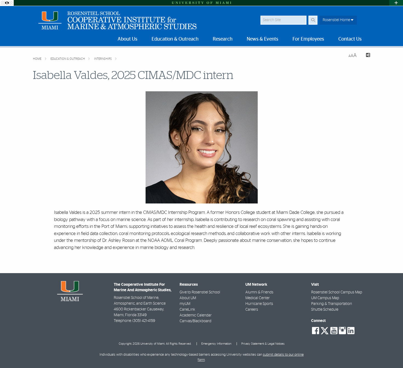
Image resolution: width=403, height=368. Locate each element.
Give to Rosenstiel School (200, 292)
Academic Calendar (196, 315)
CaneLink (187, 310)
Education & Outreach (68, 58)
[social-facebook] (315, 331)
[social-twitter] (324, 330)
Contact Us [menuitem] (350, 39)
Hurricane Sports (259, 304)
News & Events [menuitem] (262, 39)
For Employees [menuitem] (308, 39)
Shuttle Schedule (324, 310)
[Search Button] (312, 20)
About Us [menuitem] (127, 39)
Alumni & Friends (259, 292)
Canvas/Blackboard (195, 321)
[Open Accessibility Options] (7, 3)
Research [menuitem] (222, 39)
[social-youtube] (333, 331)
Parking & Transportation (331, 304)
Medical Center (257, 298)
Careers (251, 310)
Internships (103, 58)
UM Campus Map (325, 298)
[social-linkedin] (350, 331)
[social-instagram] (342, 331)
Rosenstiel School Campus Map (336, 292)
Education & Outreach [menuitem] (175, 39)
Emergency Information (216, 343)
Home (37, 58)
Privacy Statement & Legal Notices (263, 343)
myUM (185, 304)
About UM (188, 298)
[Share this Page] (365, 56)
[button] (391, 353)
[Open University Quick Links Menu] (396, 3)
